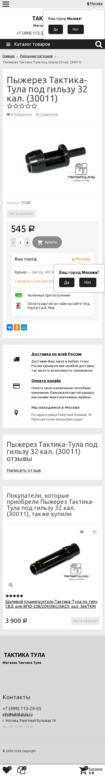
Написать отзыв (24, 470)
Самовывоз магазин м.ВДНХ (38, 281)
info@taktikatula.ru (18, 714)
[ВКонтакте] (10, 327)
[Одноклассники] (17, 327)
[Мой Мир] (24, 327)
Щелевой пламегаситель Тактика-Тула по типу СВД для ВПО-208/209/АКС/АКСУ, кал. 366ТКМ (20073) (51, 606)
